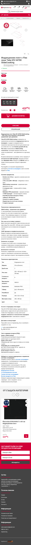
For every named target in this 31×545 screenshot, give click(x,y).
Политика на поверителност (9, 518)
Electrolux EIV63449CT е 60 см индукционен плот (14, 422)
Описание (15, 125)
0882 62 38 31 (6, 3)
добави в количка (18, 116)
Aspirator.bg (4, 531)
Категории (4, 497)
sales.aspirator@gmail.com (9, 1)
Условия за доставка (7, 513)
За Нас (3, 499)
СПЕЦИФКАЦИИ (15, 129)
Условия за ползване (6, 515)
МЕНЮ (6, 15)
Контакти (3, 504)
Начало (3, 495)
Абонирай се (15, 462)
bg (29, 1)
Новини (3, 502)
